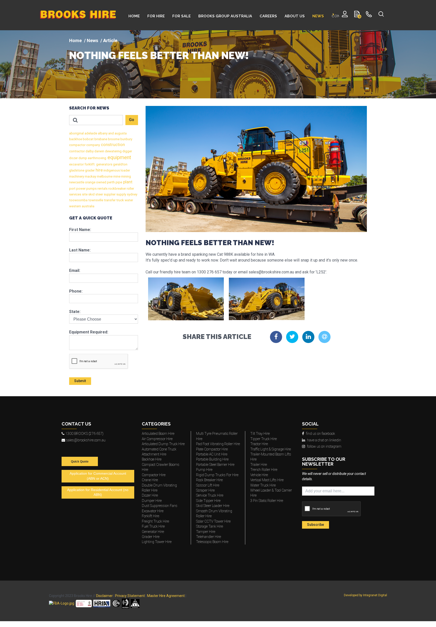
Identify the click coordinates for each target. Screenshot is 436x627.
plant (127, 182)
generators (103, 164)
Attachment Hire (154, 454)
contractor (77, 151)
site (84, 194)
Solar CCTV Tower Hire (213, 521)
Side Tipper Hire (208, 501)
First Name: (80, 229)
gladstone (76, 170)
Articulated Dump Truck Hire (163, 444)
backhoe (75, 139)
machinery (76, 176)
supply (121, 194)
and (110, 133)
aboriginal (76, 133)
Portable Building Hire (212, 459)
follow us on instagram (324, 446)
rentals (102, 188)
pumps (91, 188)
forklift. (89, 164)
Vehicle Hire (259, 475)
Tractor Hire (259, 444)
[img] (218, 64)
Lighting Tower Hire (157, 542)
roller (130, 188)
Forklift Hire (150, 516)
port (72, 188)
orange (89, 182)
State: (74, 311)
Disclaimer (104, 596)
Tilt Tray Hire (260, 434)
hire (99, 170)
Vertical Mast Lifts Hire (267, 480)
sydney (131, 194)
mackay (90, 176)
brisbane (100, 139)
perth (110, 182)
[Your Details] (344, 15)
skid (91, 194)
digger (127, 151)
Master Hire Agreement (166, 596)
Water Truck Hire (263, 485)
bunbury (126, 139)
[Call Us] (369, 15)
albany (102, 133)
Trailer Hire (258, 465)
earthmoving (96, 158)
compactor (77, 145)
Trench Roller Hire (263, 470)
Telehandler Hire (208, 537)
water (128, 200)
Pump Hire (204, 470)
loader (125, 170)
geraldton (119, 164)
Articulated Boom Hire (158, 434)
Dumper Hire (152, 501)
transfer (109, 200)
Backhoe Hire (151, 459)
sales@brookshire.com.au (85, 440)
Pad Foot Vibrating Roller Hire (218, 444)
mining (125, 176)
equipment (118, 157)
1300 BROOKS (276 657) (84, 434)
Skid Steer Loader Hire (212, 506)
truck (120, 200)
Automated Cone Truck (159, 449)
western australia (81, 206)
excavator (76, 164)
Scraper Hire (205, 490)
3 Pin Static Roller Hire (266, 501)
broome (113, 139)
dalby (89, 151)
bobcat (88, 139)
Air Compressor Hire (157, 439)
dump (82, 158)
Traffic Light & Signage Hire (270, 449)
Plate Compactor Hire (212, 449)
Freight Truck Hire (155, 521)
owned (100, 182)
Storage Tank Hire (209, 526)
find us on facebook (320, 434)
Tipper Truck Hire (263, 439)
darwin (99, 151)
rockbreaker (116, 188)
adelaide (90, 133)
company (93, 145)
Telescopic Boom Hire (212, 542)
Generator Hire (153, 532)
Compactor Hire (154, 475)
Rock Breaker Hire (209, 480)
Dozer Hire (150, 495)
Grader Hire (150, 537)
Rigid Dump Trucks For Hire (217, 475)
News (92, 40)
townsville (95, 200)
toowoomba (78, 200)
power (80, 188)
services (75, 194)
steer (99, 194)
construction (112, 144)
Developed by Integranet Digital (365, 595)
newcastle (76, 182)
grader (89, 170)
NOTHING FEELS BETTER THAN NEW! (159, 55)
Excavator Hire (153, 511)
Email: (74, 270)
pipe (118, 182)
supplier (109, 194)
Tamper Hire (205, 532)
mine (116, 176)
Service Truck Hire (209, 495)
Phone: (76, 291)
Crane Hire (150, 480)
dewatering (113, 151)
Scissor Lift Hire (207, 485)
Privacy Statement (130, 596)
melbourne (104, 176)
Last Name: (80, 250)
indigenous (111, 170)
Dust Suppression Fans (159, 506)
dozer (73, 158)
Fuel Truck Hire (153, 526)
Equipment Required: (88, 332)
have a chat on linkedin (324, 440)
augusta (120, 133)
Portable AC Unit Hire (211, 454)
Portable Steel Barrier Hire (215, 465)
